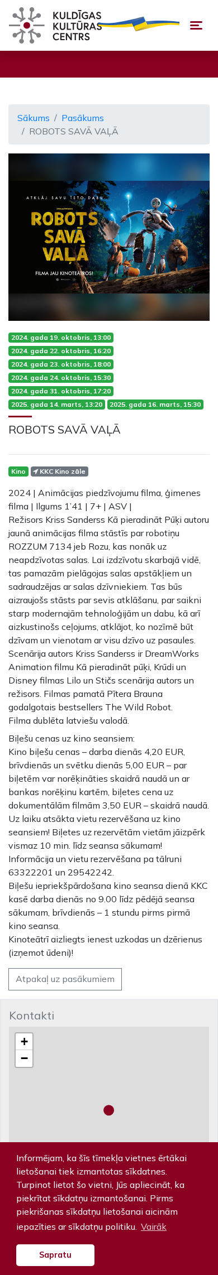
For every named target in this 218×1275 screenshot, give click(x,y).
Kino (18, 471)
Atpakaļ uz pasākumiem (65, 978)
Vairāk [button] (154, 1226)
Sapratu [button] (55, 1255)
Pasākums (82, 117)
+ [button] (24, 1041)
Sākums (33, 117)
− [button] (24, 1058)
